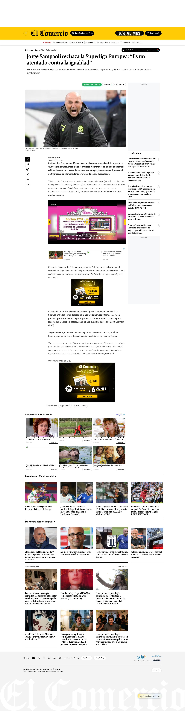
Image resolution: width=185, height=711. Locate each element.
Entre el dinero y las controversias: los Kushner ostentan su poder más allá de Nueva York (141, 205)
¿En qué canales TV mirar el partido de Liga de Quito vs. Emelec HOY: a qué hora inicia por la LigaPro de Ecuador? (76, 510)
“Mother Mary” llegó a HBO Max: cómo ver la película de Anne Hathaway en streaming (75, 596)
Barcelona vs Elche (60, 42)
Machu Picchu (137, 42)
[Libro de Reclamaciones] (157, 657)
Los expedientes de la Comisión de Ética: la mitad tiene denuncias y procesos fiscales (142, 216)
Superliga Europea (80, 406)
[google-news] (59, 658)
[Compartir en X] (27, 174)
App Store (86, 658)
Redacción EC (55, 158)
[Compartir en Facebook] (27, 169)
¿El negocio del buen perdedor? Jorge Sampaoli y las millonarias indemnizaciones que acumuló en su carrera (40, 555)
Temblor (100, 42)
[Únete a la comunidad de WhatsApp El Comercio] (92, 84)
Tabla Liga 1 (125, 42)
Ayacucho (115, 42)
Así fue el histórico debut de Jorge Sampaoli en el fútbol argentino (75, 553)
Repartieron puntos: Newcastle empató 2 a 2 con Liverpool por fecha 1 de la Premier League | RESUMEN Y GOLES (145, 510)
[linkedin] (54, 658)
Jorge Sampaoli (65, 406)
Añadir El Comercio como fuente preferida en (140, 50)
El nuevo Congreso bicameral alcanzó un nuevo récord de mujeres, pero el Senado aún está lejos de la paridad (141, 229)
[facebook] (33, 658)
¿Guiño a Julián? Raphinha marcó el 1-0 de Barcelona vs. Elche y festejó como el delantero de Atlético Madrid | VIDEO (112, 510)
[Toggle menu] (25, 33)
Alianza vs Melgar (76, 42)
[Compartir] (27, 159)
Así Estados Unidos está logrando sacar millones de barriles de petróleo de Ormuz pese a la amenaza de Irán (141, 176)
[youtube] (49, 658)
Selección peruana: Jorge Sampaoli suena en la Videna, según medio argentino (146, 554)
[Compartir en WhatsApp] (27, 164)
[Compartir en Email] (27, 179)
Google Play (100, 658)
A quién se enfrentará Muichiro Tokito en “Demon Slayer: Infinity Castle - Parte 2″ (40, 637)
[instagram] (44, 658)
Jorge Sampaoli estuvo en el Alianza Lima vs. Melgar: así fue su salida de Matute (112, 554)
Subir (155, 670)
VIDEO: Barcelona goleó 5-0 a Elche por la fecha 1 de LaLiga (38, 508)
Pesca (107, 42)
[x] (38, 658)
